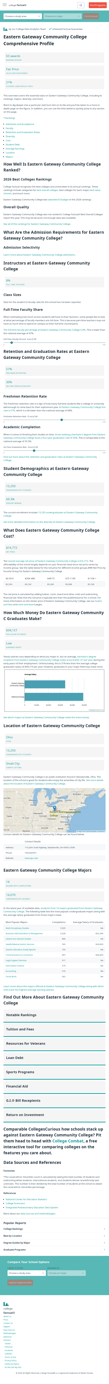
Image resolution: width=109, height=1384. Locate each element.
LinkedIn (8, 1353)
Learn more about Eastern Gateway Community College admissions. (39, 254)
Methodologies (9, 1333)
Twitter (8, 1343)
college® (9, 1311)
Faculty (9, 128)
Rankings (10, 117)
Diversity (10, 136)
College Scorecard (15, 1203)
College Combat (67, 1141)
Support (6, 1326)
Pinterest (8, 1347)
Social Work (11, 976)
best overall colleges (47, 190)
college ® (17, 5)
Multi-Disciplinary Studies (17, 928)
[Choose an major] (62, 16)
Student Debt (13, 144)
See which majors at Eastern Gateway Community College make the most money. (46, 717)
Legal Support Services (16, 960)
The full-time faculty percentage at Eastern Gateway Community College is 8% (44, 329)
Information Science (15, 965)
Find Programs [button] (98, 5)
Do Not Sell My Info (13, 1367)
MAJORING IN (53, 1268)
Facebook (9, 1350)
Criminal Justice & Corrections (19, 955)
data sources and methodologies (38, 1213)
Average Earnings (15, 148)
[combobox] (80, 5)
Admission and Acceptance (20, 124)
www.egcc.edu (31, 858)
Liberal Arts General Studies (18, 938)
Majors (9, 156)
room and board (26, 604)
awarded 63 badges (58, 199)
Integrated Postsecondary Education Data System (32, 1207)
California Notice (12, 1364)
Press (5, 1319)
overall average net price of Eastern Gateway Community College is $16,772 (48, 560)
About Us (7, 1316)
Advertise (7, 1336)
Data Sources (9, 1330)
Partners (7, 1340)
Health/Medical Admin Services (20, 944)
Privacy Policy (10, 1360)
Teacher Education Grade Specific (21, 949)
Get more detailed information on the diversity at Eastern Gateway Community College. (49, 521)
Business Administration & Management (24, 933)
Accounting (11, 971)
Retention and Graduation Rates (23, 132)
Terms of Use (10, 1357)
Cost (8, 140)
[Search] (80, 5)
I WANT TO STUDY (15, 1268)
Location (10, 152)
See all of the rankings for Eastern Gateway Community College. (37, 223)
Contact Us (8, 1323)
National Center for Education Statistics (26, 1199)
